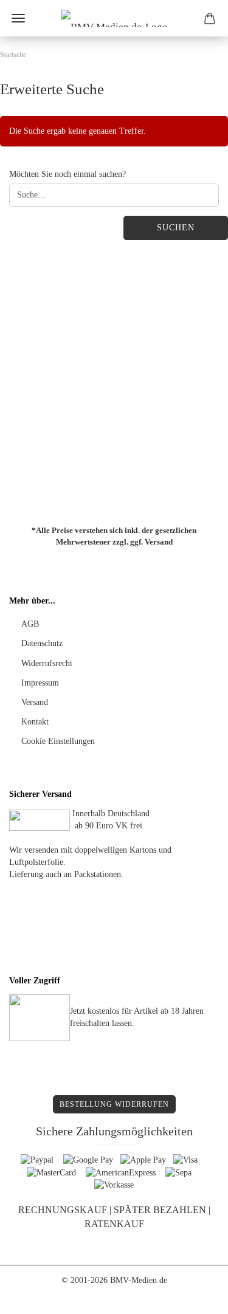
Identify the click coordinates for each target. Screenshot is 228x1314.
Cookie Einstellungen (58, 741)
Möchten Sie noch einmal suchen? (67, 174)
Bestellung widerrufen (114, 1104)
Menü (18, 18)
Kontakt (35, 721)
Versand (159, 541)
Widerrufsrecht (46, 663)
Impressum (40, 682)
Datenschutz (42, 643)
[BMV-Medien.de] (114, 18)
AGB (30, 623)
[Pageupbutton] (194, 1296)
